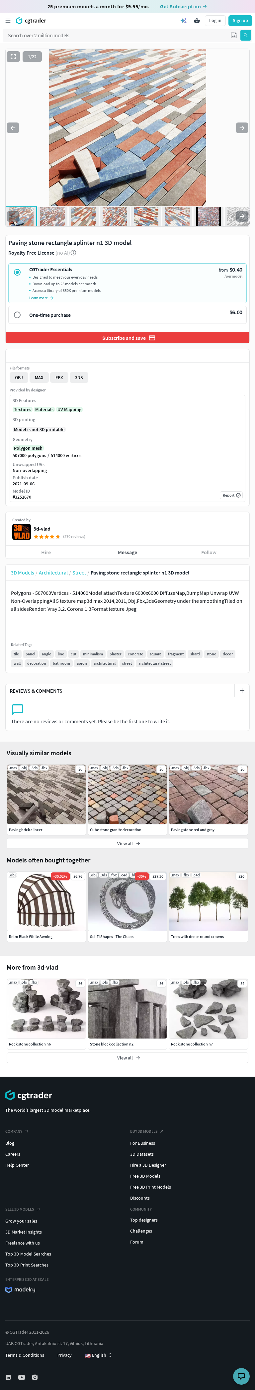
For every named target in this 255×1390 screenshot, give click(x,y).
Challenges (141, 1231)
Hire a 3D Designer (148, 1165)
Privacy (64, 1355)
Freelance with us (22, 1243)
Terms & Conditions (24, 1355)
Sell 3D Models (19, 1209)
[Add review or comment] (242, 690)
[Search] (245, 35)
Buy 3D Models (144, 1131)
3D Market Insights (23, 1232)
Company (13, 1131)
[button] (233, 35)
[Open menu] (8, 20)
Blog (9, 1143)
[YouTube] (22, 1377)
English (95, 1355)
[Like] (46, 355)
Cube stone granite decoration (115, 829)
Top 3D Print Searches (26, 1265)
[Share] (208, 355)
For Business (142, 1143)
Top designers (144, 1220)
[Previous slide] (13, 127)
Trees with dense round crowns (197, 936)
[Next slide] (242, 127)
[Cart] (197, 20)
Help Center (17, 1165)
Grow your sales (21, 1221)
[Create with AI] (183, 20)
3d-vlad (42, 528)
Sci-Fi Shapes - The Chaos (111, 936)
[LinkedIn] (9, 1377)
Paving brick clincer (25, 829)
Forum (136, 1242)
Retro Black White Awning (30, 936)
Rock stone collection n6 (30, 1044)
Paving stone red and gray (192, 829)
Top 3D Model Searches (28, 1254)
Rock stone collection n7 (192, 1044)
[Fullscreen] (13, 56)
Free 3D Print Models (150, 1187)
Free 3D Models (145, 1176)
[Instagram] (36, 1377)
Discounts (140, 1198)
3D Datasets (142, 1154)
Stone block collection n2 (111, 1044)
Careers (12, 1154)
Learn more (38, 297)
